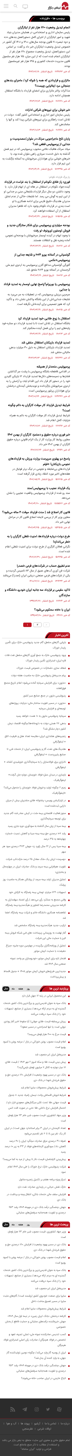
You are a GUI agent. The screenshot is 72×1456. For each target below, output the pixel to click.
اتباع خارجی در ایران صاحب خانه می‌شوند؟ (43, 1378)
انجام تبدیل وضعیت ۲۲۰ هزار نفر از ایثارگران (44, 27)
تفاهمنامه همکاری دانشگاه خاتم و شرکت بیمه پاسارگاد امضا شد (35, 915)
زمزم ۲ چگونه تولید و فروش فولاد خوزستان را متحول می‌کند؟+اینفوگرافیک (35, 790)
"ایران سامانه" (28, 1449)
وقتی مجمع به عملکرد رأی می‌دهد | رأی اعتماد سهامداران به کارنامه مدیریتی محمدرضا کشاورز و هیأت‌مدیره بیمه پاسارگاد (35, 902)
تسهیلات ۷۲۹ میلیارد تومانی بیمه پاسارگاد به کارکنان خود (37, 892)
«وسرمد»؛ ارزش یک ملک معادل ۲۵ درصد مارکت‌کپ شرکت (36, 859)
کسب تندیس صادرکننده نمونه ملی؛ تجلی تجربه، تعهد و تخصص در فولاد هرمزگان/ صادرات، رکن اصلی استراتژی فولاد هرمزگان (34, 1339)
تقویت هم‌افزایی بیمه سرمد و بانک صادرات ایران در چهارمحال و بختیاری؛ (34, 869)
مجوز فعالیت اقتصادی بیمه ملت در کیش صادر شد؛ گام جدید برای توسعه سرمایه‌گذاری (35, 816)
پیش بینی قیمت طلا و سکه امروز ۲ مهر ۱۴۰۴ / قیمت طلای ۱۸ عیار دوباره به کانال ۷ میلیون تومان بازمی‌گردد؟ (35, 1065)
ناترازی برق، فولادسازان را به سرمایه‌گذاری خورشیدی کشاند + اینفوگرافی (35, 765)
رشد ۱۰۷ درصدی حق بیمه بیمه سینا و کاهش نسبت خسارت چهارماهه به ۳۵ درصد (35, 836)
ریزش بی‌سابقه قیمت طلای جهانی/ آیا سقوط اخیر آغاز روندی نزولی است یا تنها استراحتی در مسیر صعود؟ (35, 1024)
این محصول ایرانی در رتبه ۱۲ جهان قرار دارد (44, 996)
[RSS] (12, 1409)
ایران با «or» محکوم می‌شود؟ (52, 609)
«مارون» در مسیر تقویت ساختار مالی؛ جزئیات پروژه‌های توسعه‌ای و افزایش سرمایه (37, 706)
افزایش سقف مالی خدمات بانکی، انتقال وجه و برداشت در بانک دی (36, 1197)
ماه (13, 989)
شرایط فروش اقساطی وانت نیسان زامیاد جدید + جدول (37, 1095)
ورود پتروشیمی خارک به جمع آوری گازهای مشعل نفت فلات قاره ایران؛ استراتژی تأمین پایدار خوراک (35, 658)
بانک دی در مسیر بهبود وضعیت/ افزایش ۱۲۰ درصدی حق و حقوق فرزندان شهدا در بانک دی (35, 1078)
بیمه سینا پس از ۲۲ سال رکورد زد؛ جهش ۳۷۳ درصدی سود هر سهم (34, 849)
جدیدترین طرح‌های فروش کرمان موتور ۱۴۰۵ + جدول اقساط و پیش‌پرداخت (35, 974)
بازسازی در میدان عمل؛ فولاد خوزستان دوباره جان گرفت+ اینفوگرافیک (37, 777)
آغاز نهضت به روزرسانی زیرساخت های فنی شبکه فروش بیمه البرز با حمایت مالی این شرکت (35, 936)
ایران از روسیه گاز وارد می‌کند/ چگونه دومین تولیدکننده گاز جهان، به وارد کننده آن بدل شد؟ (36, 1355)
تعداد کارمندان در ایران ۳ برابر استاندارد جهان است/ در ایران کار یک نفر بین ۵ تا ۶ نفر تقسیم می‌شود (35, 1131)
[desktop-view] (25, 6)
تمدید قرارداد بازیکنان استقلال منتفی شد (45, 342)
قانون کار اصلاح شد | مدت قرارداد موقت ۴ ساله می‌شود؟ (36, 512)
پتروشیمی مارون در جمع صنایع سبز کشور (44, 696)
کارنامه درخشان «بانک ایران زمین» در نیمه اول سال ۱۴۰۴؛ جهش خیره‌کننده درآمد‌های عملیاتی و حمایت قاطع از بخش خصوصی (35, 1321)
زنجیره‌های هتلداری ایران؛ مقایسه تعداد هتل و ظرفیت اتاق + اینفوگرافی (35, 739)
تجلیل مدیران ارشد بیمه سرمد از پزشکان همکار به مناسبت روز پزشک (34, 882)
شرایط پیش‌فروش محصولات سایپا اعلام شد (43, 1088)
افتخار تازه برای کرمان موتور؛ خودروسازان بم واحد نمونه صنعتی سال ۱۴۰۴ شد (38, 961)
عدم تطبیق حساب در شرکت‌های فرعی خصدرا (43, 565)
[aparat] (59, 1409)
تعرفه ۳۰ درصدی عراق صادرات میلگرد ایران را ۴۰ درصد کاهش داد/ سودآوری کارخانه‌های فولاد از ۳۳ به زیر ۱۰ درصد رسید (35, 1146)
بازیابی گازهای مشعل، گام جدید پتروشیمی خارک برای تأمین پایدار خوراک (35, 645)
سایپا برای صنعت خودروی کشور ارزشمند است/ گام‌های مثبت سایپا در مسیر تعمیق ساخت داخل (34, 1299)
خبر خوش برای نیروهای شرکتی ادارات (47, 110)
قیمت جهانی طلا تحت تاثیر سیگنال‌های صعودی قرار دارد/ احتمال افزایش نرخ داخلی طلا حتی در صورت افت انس (36, 1105)
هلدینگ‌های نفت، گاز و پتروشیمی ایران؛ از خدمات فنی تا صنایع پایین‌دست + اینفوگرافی (36, 752)
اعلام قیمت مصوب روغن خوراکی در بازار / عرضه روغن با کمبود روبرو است (34, 1044)
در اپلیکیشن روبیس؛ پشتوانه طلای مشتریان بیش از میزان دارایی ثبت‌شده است (36, 803)
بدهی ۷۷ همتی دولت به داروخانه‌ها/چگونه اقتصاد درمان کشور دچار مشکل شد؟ (37, 726)
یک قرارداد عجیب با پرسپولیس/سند (48, 488)
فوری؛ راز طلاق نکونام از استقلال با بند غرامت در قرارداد (37, 182)
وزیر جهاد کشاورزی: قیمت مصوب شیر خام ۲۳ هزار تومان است (37, 1118)
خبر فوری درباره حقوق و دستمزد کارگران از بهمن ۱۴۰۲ (39, 434)
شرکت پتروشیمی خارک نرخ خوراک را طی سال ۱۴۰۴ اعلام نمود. (37, 1169)
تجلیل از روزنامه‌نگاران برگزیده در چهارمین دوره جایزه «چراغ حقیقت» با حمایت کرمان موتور (36, 948)
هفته (20, 989)
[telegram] (24, 1409)
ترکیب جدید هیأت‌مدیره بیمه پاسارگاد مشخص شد (40, 925)
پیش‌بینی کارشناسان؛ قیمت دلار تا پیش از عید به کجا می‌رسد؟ (34, 1159)
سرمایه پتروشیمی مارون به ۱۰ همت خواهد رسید (41, 716)
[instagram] (36, 1409)
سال (6, 989)
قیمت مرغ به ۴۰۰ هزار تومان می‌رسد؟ (47, 1034)
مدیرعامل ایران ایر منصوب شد (50, 1054)
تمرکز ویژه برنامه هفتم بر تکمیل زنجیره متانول (42, 1179)
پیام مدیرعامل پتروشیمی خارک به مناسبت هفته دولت (38, 675)
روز (28, 989)
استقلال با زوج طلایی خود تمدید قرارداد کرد (44, 318)
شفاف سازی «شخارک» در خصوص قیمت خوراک (41, 668)
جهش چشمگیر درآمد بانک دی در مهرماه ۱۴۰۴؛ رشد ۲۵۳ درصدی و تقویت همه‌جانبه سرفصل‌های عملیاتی (37, 1210)
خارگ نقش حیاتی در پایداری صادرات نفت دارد (42, 1187)
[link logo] (58, 6)
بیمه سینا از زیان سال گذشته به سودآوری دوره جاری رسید (37, 826)
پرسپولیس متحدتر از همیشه (53, 366)
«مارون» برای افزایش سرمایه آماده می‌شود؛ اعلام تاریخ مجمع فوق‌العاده (35, 686)
